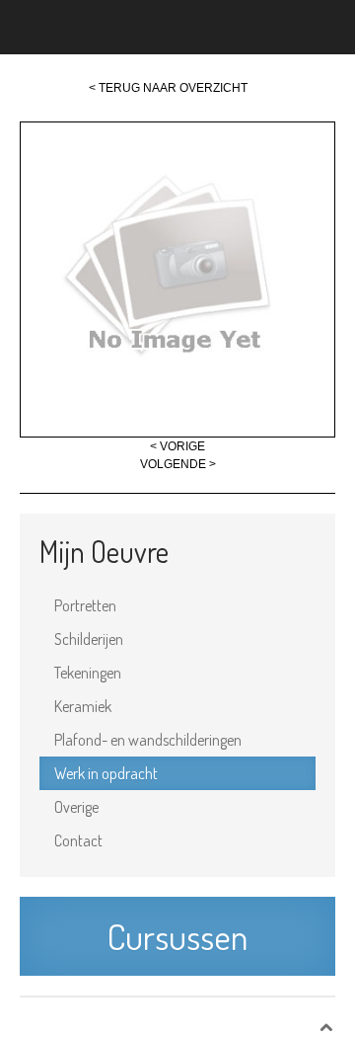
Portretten (85, 605)
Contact (78, 840)
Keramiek (82, 706)
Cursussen (177, 936)
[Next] (177, 278)
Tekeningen (87, 672)
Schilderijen (88, 639)
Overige (76, 807)
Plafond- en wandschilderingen (148, 740)
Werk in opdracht (106, 773)
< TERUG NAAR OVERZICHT (168, 88)
